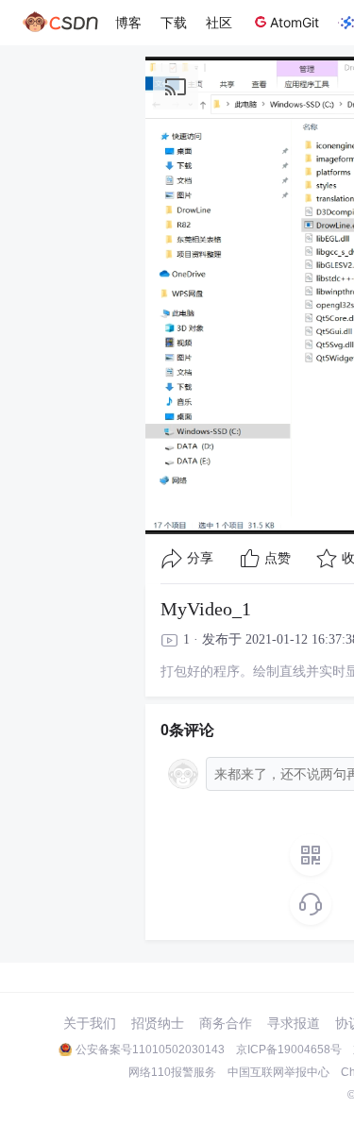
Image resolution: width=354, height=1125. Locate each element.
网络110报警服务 (172, 1072)
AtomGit (294, 22)
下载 (173, 22)
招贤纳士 (157, 1023)
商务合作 (225, 1023)
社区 (219, 22)
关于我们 (89, 1023)
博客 (128, 22)
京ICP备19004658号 (289, 1049)
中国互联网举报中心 (278, 1072)
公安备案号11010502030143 (150, 1049)
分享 (200, 558)
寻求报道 (293, 1023)
